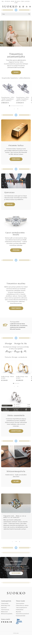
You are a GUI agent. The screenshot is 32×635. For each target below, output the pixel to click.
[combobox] (16, 14)
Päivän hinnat (16, 159)
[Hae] (29, 14)
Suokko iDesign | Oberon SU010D (7, 377)
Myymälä (18, 611)
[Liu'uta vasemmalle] (14, 109)
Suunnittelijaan (16, 431)
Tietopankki (14, 322)
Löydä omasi (16, 250)
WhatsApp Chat (5, 605)
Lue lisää (16, 481)
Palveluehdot (19, 609)
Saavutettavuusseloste (22, 613)
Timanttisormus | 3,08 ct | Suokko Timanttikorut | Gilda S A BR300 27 (7, 99)
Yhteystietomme (16, 573)
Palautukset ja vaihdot (22, 605)
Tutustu (16, 72)
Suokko (18, 633)
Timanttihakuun (16, 308)
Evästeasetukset (20, 615)
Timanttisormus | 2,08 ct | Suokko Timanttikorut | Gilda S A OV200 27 (22, 99)
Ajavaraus (4, 607)
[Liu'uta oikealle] (17, 109)
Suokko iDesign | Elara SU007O (22, 377)
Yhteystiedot (4, 603)
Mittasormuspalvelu (6, 613)
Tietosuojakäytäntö (21, 607)
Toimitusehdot (20, 603)
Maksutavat (4, 611)
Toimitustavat (5, 609)
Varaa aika (10, 204)
